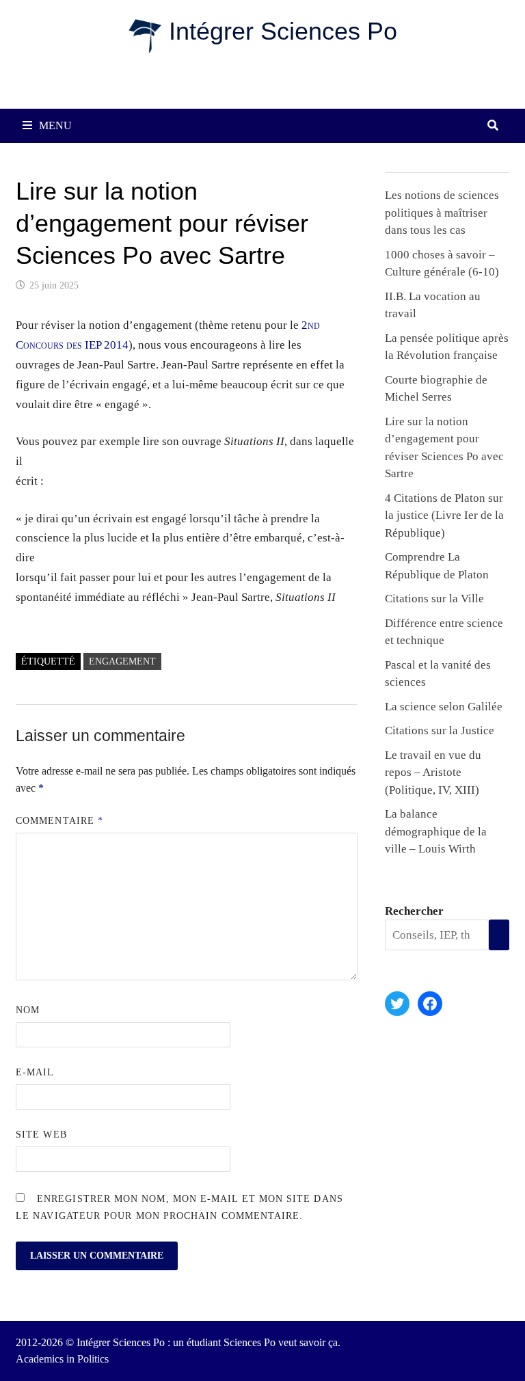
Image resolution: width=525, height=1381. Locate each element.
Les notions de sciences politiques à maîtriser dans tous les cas (442, 213)
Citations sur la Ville (434, 598)
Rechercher (414, 910)
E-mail (35, 1072)
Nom (28, 1010)
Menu (55, 125)
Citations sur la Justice (439, 730)
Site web (41, 1134)
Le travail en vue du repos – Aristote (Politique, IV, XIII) (433, 772)
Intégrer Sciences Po (283, 31)
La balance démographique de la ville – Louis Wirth (436, 831)
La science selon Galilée (443, 706)
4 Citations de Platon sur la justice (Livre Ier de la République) (444, 515)
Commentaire (59, 821)
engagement (122, 661)
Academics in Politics (62, 1359)
